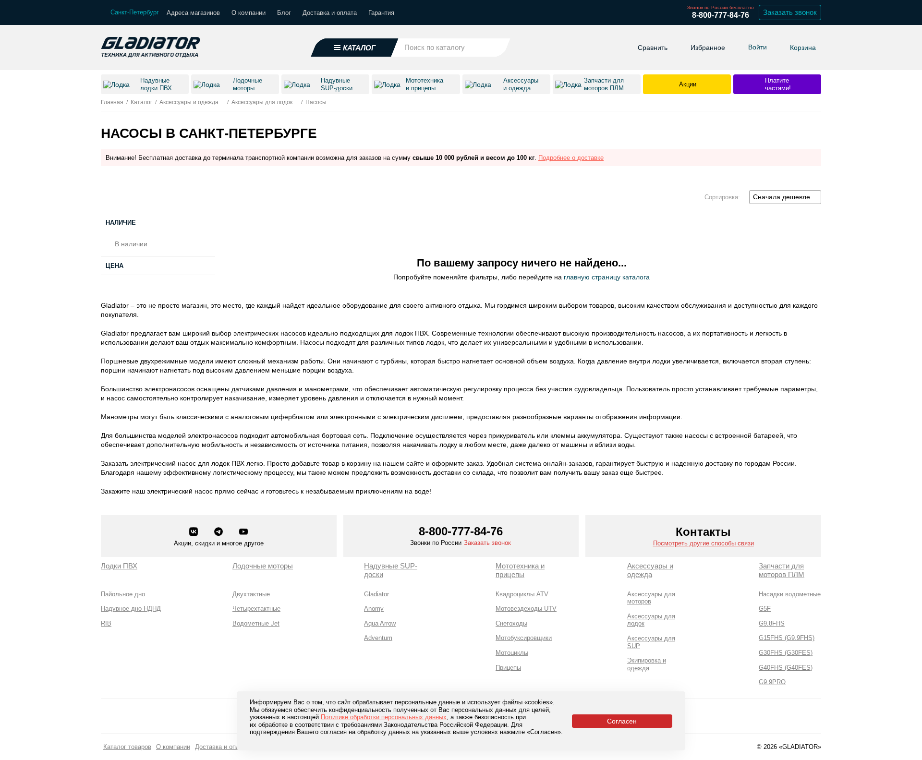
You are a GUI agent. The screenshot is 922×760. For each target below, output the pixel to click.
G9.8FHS (772, 623)
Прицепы (508, 667)
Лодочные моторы (262, 566)
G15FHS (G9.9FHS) (786, 637)
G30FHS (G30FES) (786, 652)
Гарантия (381, 12)
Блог (284, 12)
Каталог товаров (127, 746)
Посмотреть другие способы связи (703, 543)
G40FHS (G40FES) (786, 667)
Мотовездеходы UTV (526, 608)
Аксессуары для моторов (651, 598)
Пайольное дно (123, 594)
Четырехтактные (256, 608)
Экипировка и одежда (646, 664)
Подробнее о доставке (571, 157)
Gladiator (376, 594)
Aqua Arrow (380, 623)
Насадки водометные (790, 594)
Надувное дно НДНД (131, 608)
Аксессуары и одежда (650, 570)
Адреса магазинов (193, 12)
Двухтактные (251, 594)
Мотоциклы (512, 652)
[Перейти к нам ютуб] (243, 532)
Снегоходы (511, 623)
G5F (765, 608)
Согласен (622, 721)
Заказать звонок (790, 12)
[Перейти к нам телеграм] (219, 532)
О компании (248, 12)
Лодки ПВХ (119, 566)
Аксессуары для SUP (651, 642)
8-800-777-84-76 (720, 15)
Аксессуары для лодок (651, 620)
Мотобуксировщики (524, 637)
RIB (106, 623)
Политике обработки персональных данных (384, 717)
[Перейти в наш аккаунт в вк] (194, 532)
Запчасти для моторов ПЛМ (781, 570)
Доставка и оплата (330, 12)
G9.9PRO (772, 682)
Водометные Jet (255, 623)
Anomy (374, 608)
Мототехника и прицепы (520, 570)
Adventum (378, 637)
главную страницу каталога (607, 277)
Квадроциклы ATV (522, 594)
